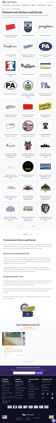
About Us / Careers (46, 381)
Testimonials (31, 397)
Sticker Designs (16, 5)
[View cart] (53, 2)
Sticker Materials (19, 395)
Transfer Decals (6, 390)
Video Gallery (18, 392)
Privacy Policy (36, 417)
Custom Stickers (6, 5)
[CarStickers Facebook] (52, 394)
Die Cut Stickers (6, 388)
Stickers (8, 8)
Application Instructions (21, 388)
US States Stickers (16, 8)
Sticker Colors (18, 397)
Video (31, 234)
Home (3, 8)
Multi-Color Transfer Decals (7, 393)
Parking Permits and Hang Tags (8, 397)
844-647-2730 (45, 390)
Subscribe (39, 373)
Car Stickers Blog (19, 390)
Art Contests (31, 391)
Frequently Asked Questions (19, 384)
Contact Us (31, 384)
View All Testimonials (28, 361)
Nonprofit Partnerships (33, 388)
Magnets (33, 5)
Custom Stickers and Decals (7, 384)
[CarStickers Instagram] (43, 394)
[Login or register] (50, 2)
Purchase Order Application (32, 394)
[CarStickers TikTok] (47, 394)
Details (25, 234)
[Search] (47, 2)
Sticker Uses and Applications (6, 401)
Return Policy (31, 386)
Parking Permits (26, 5)
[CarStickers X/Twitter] (43, 398)
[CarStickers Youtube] (52, 398)
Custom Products (41, 5)
